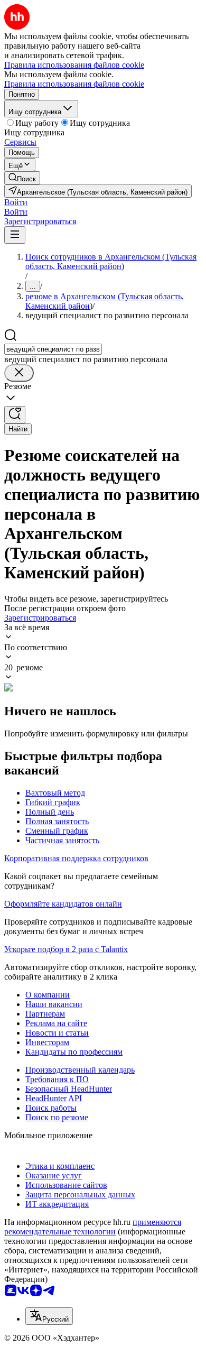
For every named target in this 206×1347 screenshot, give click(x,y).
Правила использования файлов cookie (74, 83)
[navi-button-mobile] (14, 235)
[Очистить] (19, 373)
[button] (15, 202)
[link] (22, 177)
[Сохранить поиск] (14, 414)
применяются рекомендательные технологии (92, 1226)
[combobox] (53, 349)
